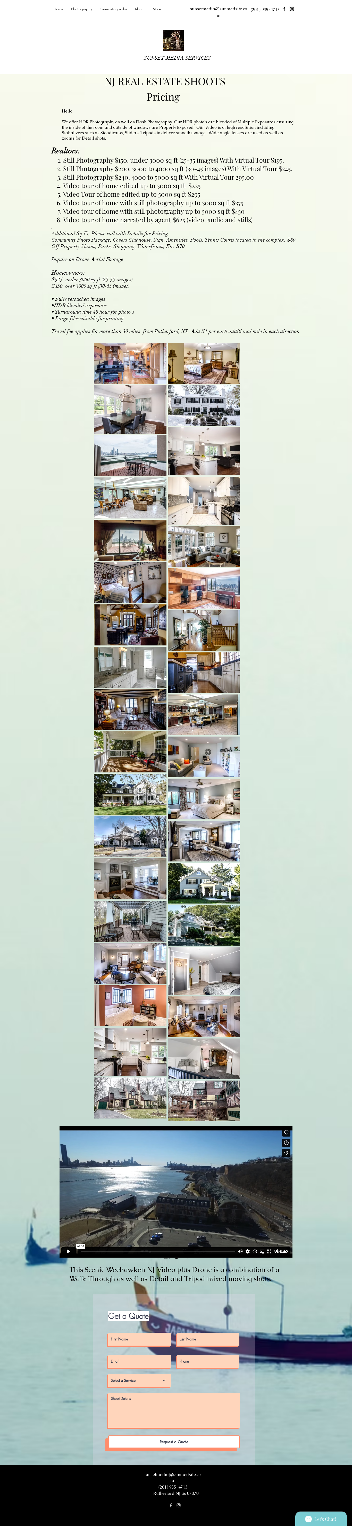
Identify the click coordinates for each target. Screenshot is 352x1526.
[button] (81, 9)
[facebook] (284, 9)
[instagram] (292, 9)
